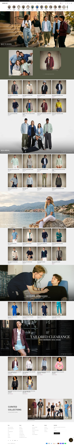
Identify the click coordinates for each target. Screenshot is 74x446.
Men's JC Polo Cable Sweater (12, 243)
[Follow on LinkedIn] (17, 440)
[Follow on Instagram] (12, 440)
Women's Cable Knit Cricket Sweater (57, 243)
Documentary (21, 431)
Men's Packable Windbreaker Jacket (57, 95)
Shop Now (10, 76)
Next (69, 409)
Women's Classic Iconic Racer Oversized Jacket (29, 114)
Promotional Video (21, 434)
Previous (29, 409)
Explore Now (69, 151)
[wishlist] (67, 3)
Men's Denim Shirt (25, 188)
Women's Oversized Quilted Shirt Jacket (58, 188)
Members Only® (9, 96)
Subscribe (57, 433)
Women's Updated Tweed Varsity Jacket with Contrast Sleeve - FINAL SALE (14, 372)
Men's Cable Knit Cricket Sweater (27, 95)
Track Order (45, 431)
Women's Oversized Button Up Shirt (28, 169)
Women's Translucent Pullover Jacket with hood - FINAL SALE (29, 372)
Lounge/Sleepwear (10, 431)
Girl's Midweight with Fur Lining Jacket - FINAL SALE (58, 372)
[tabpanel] (36, 409)
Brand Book (20, 428)
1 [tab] (27, 420)
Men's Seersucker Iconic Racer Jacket (13, 169)
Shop (63, 151)
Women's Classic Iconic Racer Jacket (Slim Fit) (44, 113)
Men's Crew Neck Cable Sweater (12, 113)
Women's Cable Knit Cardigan (27, 243)
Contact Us (45, 427)
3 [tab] (42, 420)
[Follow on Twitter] (10, 440)
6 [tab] (64, 420)
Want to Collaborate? (35, 434)
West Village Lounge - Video (23, 437)
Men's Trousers (39, 188)
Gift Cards (9, 437)
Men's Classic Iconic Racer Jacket (13, 95)
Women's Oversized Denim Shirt (12, 188)
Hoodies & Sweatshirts (11, 428)
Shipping (33, 431)
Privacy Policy (46, 428)
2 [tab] (35, 420)
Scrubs (9, 434)
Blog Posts (33, 428)
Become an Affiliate (34, 427)
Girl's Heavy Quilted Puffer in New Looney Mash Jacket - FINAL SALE (29, 391)
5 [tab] (57, 420)
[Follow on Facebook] (8, 440)
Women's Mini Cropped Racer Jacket (57, 113)
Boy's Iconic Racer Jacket (41, 95)
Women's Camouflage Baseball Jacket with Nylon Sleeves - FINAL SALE (43, 372)
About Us (20, 427)
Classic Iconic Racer (10, 427)
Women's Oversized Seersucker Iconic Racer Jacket (58, 170)
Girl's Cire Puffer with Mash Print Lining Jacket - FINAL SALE (15, 391)
